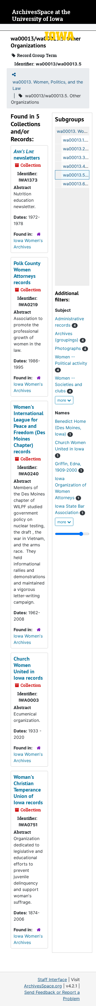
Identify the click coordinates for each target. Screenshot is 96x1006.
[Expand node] (90, 27)
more (62, 400)
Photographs (70, 348)
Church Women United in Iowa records (28, 668)
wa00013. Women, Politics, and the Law (48, 85)
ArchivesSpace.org (43, 986)
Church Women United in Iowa (70, 449)
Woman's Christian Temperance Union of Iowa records (28, 790)
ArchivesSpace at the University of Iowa (41, 15)
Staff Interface (52, 979)
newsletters (27, 154)
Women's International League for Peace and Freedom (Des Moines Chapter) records (29, 429)
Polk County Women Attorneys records (27, 273)
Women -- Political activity (71, 363)
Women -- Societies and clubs (68, 384)
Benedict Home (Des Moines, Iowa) (70, 428)
